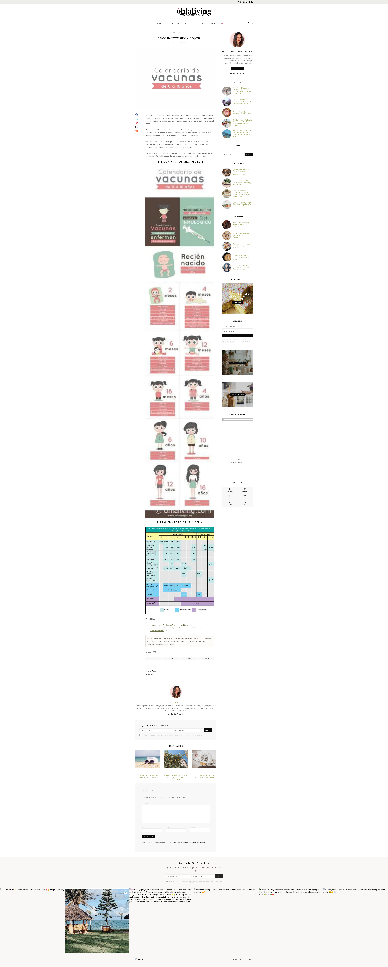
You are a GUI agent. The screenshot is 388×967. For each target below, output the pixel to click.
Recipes (202, 23)
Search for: (226, 151)
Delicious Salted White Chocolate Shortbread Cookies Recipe (241, 267)
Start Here (162, 23)
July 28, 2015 (170, 42)
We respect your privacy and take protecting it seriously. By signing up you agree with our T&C (172, 735)
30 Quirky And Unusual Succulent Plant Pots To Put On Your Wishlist (242, 204)
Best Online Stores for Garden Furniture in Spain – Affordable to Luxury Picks (241, 193)
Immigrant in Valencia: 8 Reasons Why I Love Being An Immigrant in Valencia (175, 777)
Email (168, 827)
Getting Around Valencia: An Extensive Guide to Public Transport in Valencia (242, 123)
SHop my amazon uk (237, 362)
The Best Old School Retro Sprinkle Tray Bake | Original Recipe (237, 296)
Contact (249, 959)
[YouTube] (246, 2)
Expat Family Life (175, 32)
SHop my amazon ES (237, 394)
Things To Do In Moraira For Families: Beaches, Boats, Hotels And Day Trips (242, 133)
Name (144, 827)
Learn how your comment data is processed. (188, 843)
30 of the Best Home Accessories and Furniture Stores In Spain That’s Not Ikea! (243, 172)
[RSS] (252, 2)
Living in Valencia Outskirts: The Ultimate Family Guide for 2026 (242, 101)
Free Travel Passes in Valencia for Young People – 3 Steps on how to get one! (242, 90)
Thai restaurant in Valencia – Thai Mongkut (242, 112)
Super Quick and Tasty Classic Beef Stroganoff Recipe (242, 235)
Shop (213, 23)
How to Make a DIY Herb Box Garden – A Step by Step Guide (242, 183)
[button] (252, 23)
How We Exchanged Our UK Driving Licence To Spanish (204, 776)
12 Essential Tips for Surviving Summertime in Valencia (147, 776)
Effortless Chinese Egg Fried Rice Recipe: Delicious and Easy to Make (241, 256)
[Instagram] (241, 2)
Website (192, 827)
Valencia (176, 23)
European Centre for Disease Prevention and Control (170, 625)
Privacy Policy (234, 959)
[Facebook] (238, 2)
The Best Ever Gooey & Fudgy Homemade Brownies (242, 224)
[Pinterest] (244, 2)
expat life (150, 674)
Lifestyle (189, 23)
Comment (145, 803)
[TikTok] (249, 2)
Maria (176, 702)
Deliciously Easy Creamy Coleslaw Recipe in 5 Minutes (242, 246)
